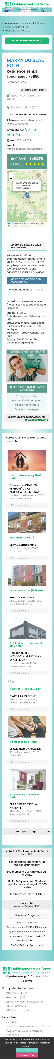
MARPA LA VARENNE (23, 696)
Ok (27, 1050)
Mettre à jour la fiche (34, 89)
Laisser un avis (37, 420)
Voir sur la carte (20, 505)
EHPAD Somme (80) (17, 1006)
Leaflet (10, 223)
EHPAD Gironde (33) (17, 993)
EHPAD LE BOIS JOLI (22, 597)
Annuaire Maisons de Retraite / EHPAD (24, 23)
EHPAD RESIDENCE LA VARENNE (23, 805)
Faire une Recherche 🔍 (27, 40)
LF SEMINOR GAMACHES (25, 749)
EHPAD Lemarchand (23, 545)
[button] (10, 198)
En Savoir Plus (27, 1055)
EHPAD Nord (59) (15, 997)
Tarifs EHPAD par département (27, 945)
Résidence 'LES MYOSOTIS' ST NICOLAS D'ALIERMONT (25, 656)
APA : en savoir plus (27, 922)
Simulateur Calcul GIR (27, 940)
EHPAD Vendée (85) (17, 1010)
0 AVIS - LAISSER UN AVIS (26, 161)
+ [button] (11, 174)
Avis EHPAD (12, 1022)
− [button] (11, 178)
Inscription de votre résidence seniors (28, 1026)
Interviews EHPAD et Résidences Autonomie (24, 1033)
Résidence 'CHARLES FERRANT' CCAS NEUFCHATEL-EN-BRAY (25, 488)
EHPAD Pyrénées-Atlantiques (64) (25, 1001)
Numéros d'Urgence (27, 915)
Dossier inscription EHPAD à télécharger (27, 927)
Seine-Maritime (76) (16, 27)
